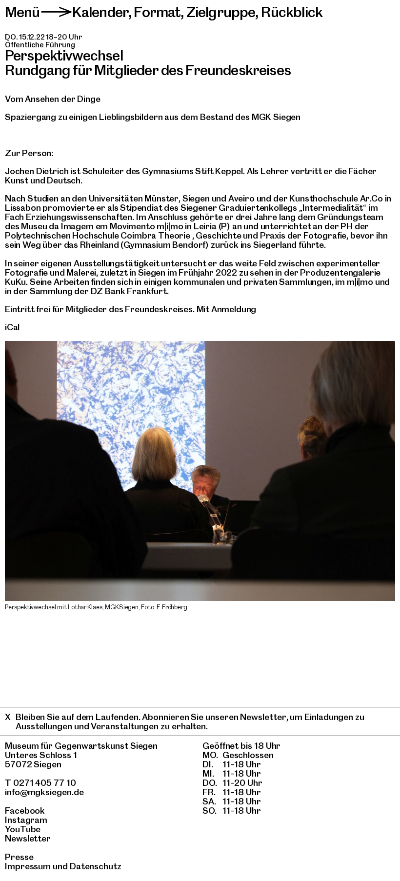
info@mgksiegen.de (44, 792)
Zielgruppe (221, 11)
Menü (22, 11)
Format (157, 11)
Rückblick (291, 11)
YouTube (22, 829)
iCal (12, 327)
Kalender (100, 11)
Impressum (28, 866)
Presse (19, 857)
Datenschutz (95, 866)
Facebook (25, 810)
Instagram (26, 820)
